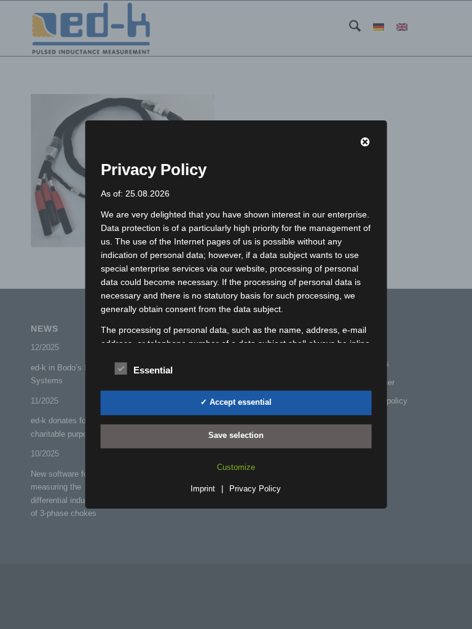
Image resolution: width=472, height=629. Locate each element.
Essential (153, 370)
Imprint (203, 488)
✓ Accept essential (236, 402)
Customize (236, 467)
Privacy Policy (255, 488)
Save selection (236, 435)
